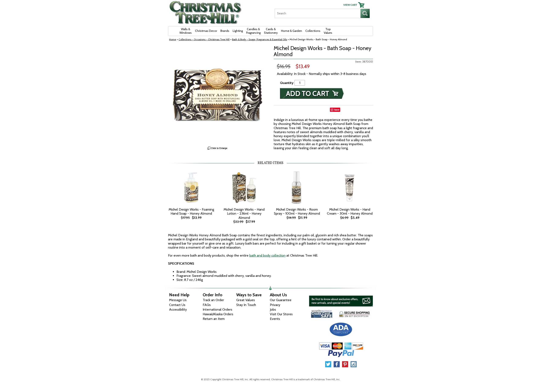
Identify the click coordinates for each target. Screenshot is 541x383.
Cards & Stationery (271, 31)
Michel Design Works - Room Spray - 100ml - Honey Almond (297, 211)
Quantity (287, 83)
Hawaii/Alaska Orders (218, 314)
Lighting (238, 31)
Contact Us (177, 305)
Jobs (273, 309)
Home (172, 39)
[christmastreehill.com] (205, 11)
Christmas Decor (206, 31)
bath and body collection (267, 255)
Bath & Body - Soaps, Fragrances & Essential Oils (259, 39)
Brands (224, 31)
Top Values (328, 31)
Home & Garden (291, 31)
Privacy (275, 305)
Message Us (178, 300)
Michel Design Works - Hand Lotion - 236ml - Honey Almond (244, 213)
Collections (312, 31)
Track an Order (213, 300)
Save (336, 109)
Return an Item (214, 319)
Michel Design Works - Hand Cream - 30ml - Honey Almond (350, 211)
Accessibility (178, 309)
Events (275, 319)
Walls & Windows (185, 31)
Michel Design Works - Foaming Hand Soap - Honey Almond (191, 211)
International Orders (217, 309)
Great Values (245, 300)
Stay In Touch (246, 305)
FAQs (207, 305)
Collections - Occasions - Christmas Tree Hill (204, 39)
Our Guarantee (280, 300)
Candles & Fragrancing (253, 31)
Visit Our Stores (281, 314)
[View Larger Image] (217, 94)
